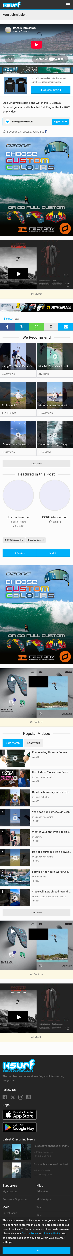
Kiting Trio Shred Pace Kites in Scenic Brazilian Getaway (19, 366)
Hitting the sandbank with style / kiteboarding (55, 405)
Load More (36, 463)
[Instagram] (21, 1098)
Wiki (39, 1215)
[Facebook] (5, 1098)
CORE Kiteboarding (55, 517)
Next (51, 553)
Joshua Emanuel (18, 517)
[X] (13, 1098)
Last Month (13, 742)
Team (39, 1207)
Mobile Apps (43, 1199)
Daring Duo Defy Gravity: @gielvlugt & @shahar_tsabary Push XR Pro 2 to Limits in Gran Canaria (55, 444)
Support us (59, 121)
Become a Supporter (15, 1199)
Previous (20, 553)
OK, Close (36, 1250)
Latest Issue (10, 1213)
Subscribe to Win (51, 90)
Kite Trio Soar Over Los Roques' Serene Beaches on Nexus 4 (55, 366)
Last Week (33, 742)
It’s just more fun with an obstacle (19, 444)
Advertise (42, 1191)
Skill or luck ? (9, 405)
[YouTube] (28, 1098)
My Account (10, 1191)
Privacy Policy (52, 1233)
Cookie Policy (30, 1233)
